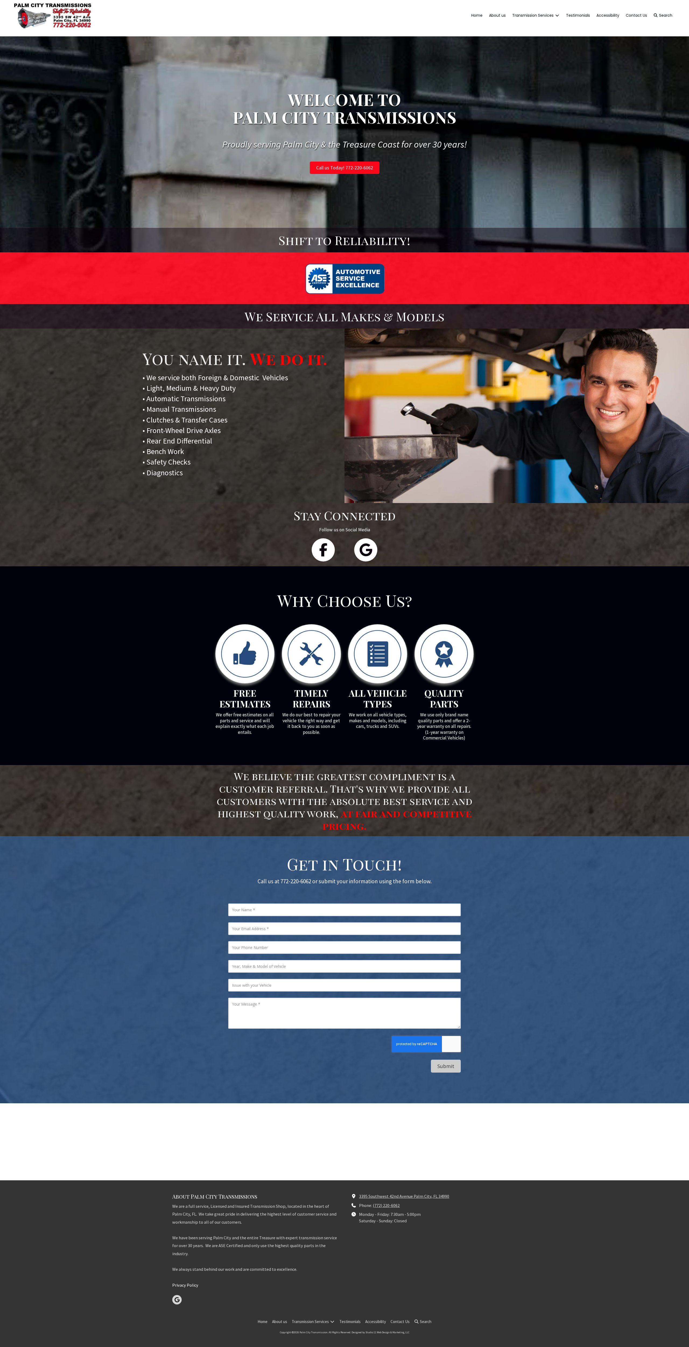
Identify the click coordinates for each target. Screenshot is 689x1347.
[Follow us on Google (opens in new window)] (365, 549)
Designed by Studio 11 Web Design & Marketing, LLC (380, 1332)
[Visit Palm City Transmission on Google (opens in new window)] (177, 1299)
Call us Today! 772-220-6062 (344, 168)
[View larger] (245, 654)
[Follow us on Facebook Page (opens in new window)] (323, 549)
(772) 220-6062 (386, 1205)
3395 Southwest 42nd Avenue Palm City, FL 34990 (404, 1196)
